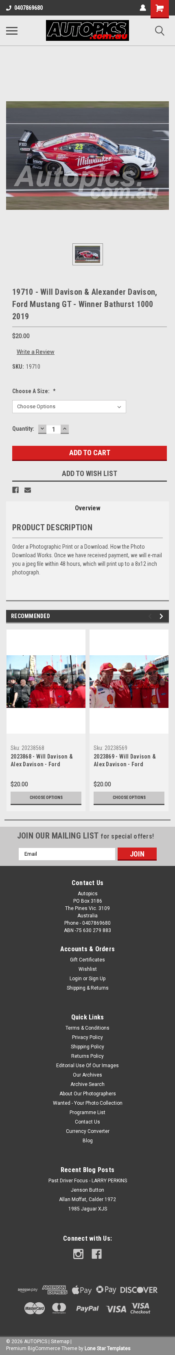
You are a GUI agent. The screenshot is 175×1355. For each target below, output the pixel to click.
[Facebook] (15, 490)
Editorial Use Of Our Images (87, 1065)
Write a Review (36, 352)
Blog (88, 1141)
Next (163, 616)
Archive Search (87, 1084)
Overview (88, 508)
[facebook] (97, 1254)
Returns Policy (87, 1056)
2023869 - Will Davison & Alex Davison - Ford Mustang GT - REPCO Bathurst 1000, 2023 (125, 761)
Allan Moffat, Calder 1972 (87, 1199)
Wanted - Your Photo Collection (87, 1103)
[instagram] (78, 1254)
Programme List (87, 1112)
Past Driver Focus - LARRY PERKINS (87, 1181)
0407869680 (28, 7)
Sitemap (60, 1341)
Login (76, 978)
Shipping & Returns (88, 988)
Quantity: (23, 428)
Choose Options (46, 797)
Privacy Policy (87, 1037)
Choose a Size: (34, 391)
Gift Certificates (87, 960)
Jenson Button (87, 1190)
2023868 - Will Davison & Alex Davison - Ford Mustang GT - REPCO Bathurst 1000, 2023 (42, 761)
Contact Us (87, 1122)
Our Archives (87, 1075)
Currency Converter (87, 1131)
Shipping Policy (87, 1047)
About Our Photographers (87, 1094)
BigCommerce (44, 1348)
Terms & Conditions (87, 1028)
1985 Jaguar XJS (87, 1209)
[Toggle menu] (12, 30)
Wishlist (88, 969)
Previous (151, 616)
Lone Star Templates (108, 1348)
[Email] (27, 490)
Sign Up (97, 978)
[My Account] (143, 7)
